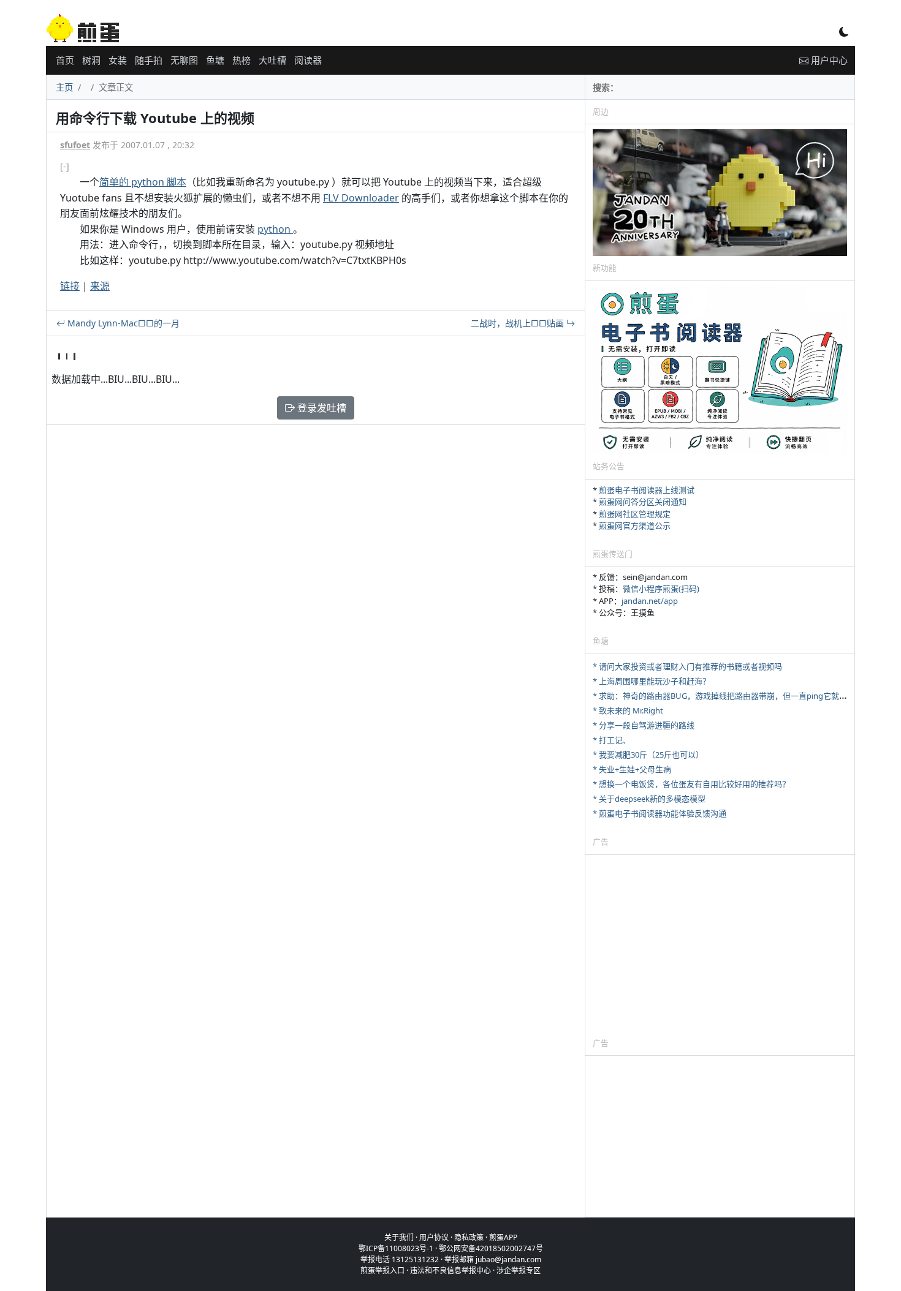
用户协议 (434, 1237)
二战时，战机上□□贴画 (518, 323)
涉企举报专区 (518, 1270)
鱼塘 (215, 60)
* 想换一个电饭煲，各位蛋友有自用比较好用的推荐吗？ (691, 783)
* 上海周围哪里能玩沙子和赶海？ (651, 681)
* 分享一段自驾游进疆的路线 (643, 725)
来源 (100, 286)
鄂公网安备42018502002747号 (491, 1248)
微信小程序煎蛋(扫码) (661, 588)
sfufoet (75, 145)
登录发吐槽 (320, 408)
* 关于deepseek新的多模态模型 (649, 798)
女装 (117, 60)
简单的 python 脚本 (142, 182)
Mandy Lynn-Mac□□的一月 (122, 323)
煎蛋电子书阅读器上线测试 (646, 489)
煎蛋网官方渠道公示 (635, 525)
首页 (65, 60)
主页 (64, 87)
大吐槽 (272, 60)
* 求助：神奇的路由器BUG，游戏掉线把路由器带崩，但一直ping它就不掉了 (728, 695)
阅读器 (308, 60)
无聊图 (184, 60)
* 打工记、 (612, 739)
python (275, 229)
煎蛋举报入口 (382, 1270)
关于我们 (399, 1237)
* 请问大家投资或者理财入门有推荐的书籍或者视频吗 (687, 666)
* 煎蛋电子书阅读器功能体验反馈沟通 (659, 813)
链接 (70, 286)
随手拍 (148, 60)
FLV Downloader (361, 198)
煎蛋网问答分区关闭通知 (642, 501)
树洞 (91, 60)
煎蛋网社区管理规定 (635, 513)
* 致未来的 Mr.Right (628, 710)
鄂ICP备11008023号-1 (396, 1248)
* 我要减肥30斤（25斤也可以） (648, 754)
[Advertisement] (719, 945)
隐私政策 (469, 1237)
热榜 (241, 60)
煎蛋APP (503, 1237)
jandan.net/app (650, 600)
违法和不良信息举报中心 (450, 1270)
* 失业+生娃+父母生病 (632, 769)
